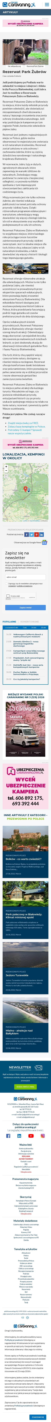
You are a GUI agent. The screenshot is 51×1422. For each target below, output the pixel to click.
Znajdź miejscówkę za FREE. (23, 422)
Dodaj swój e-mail (25, 1087)
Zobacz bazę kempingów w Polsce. (27, 426)
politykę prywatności (24, 586)
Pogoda (26, 1230)
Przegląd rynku (26, 1276)
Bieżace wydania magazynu (26, 1185)
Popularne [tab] (9, 622)
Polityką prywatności (23, 1405)
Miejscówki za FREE (26, 1203)
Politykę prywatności (14, 1340)
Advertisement (26, 1159)
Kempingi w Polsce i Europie (26, 1201)
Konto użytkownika (26, 1148)
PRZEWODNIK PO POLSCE (20, 529)
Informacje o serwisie (26, 1154)
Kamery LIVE (26, 1232)
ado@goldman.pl (28, 1117)
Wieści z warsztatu (26, 1287)
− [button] (6, 470)
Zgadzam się (38, 1417)
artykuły (10, 12)
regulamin (12, 586)
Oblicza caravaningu (26, 1268)
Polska (26, 1255)
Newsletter (26, 1169)
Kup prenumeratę (26, 1183)
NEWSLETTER (20, 1067)
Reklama (26, 1156)
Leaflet (25, 521)
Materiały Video (26, 1227)
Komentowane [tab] (30, 622)
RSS (26, 1164)
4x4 (26, 1292)
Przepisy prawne (26, 1282)
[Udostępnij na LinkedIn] (41, 534)
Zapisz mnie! (26, 607)
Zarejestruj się (26, 1151)
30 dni (43, 628)
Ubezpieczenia (26, 1172)
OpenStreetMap (35, 521)
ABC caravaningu (26, 1266)
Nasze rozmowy (26, 1295)
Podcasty (26, 1300)
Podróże (26, 1274)
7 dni (25, 628)
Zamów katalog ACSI (26, 1188)
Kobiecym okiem (26, 1263)
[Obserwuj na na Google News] (44, 542)
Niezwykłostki (26, 1297)
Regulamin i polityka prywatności (26, 1167)
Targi (26, 1302)
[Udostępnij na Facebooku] (26, 534)
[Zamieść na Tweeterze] (31, 534)
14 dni (33, 628)
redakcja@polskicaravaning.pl (28, 1114)
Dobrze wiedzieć (26, 1284)
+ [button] (6, 466)
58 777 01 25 (26, 1109)
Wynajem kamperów (26, 1271)
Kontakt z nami (26, 1161)
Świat (26, 1258)
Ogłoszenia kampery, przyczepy (26, 1206)
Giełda (26, 1240)
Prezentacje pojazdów (26, 1279)
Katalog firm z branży (26, 1208)
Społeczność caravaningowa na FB (26, 1238)
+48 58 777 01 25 (28, 1112)
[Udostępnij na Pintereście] (36, 534)
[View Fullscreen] (6, 476)
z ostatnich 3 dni (11, 628)
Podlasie (38, 529)
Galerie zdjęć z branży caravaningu (26, 1224)
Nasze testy (26, 1289)
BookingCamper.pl (26, 1211)
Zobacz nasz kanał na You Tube (26, 1235)
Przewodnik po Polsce (26, 1261)
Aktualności (26, 1253)
